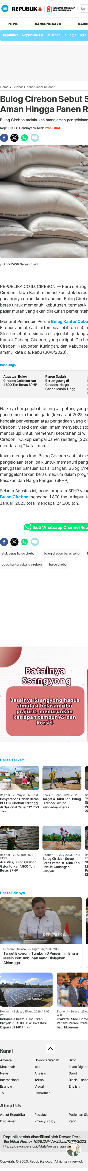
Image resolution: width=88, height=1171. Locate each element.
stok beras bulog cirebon (19, 553)
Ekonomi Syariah (46, 1060)
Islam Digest (78, 1067)
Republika (11, 35)
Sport (73, 1073)
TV (2, 1093)
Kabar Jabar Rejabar (40, 87)
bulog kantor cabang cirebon (22, 564)
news (13, 24)
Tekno (39, 1080)
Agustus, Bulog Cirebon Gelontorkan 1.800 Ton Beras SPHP (20, 380)
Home (4, 87)
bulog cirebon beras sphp (62, 553)
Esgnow (6, 1086)
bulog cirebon (58, 564)
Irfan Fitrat (52, 128)
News (4, 1073)
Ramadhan (42, 1093)
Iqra (37, 1067)
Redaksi (40, 1115)
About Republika (12, 1115)
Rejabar (17, 87)
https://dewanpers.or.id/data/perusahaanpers (38, 1146)
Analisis (40, 1073)
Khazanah (7, 1067)
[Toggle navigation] (5, 8)
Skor (72, 1060)
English (74, 1086)
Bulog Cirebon (14, 496)
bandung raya (48, 24)
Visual (39, 1086)
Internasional (9, 1080)
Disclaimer (7, 1121)
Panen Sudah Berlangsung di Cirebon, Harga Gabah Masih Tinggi (61, 382)
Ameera (6, 1060)
